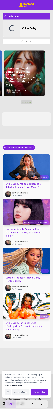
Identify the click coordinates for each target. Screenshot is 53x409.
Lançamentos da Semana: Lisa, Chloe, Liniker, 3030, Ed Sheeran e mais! (23, 232)
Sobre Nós (26, 399)
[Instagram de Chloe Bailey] (22, 41)
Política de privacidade (11, 399)
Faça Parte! (37, 399)
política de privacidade (13, 385)
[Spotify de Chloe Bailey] (31, 41)
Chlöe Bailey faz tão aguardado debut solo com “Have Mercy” (23, 185)
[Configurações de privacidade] (8, 392)
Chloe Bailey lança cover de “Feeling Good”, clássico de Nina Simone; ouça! (24, 326)
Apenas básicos (20, 392)
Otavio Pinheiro (21, 193)
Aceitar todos (39, 392)
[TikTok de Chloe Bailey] (26, 41)
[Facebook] (4, 403)
